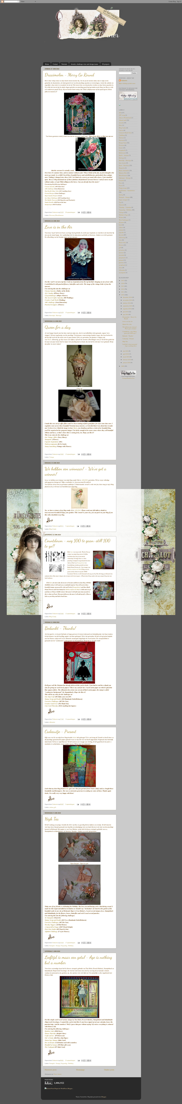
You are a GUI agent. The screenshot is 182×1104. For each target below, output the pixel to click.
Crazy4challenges (50, 295)
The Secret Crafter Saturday (54, 298)
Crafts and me (49, 1036)
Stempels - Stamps (54, 946)
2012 (122, 289)
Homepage (80, 1069)
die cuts (121, 235)
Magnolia (121, 168)
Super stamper (123, 200)
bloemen (121, 222)
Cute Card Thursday (51, 706)
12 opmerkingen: (70, 613)
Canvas (121, 130)
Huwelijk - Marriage (55, 315)
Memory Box (123, 173)
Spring (121, 195)
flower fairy (122, 242)
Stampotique (48, 204)
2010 (122, 295)
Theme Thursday (50, 1033)
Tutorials (64, 64)
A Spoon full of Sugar (52, 927)
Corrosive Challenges (52, 701)
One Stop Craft (49, 697)
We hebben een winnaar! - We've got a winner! (129, 328)
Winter (121, 217)
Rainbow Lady (49, 1031)
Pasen (120, 185)
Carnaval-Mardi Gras (125, 133)
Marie (49, 339)
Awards (121, 123)
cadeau (51, 807)
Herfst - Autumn (124, 155)
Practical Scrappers (51, 305)
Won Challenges (123, 220)
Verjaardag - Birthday (67, 946)
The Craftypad (49, 1047)
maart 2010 (126, 357)
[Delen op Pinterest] (90, 212)
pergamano (122, 258)
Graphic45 (122, 150)
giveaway (121, 250)
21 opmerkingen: (70, 1060)
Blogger (103, 1097)
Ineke (74, 737)
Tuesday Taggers (50, 925)
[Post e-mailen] (78, 212)
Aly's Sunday (49, 293)
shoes (120, 267)
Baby (120, 125)
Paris (120, 183)
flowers (121, 245)
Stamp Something (50, 446)
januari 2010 (127, 362)
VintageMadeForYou (128, 378)
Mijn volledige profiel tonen (127, 83)
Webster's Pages (123, 215)
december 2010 (127, 297)
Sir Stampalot (49, 918)
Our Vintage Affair (51, 437)
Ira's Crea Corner (92, 34)
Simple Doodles (49, 202)
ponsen (121, 260)
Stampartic (48, 439)
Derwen (121, 138)
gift (55, 807)
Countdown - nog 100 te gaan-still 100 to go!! (129, 332)
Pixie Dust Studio (50, 929)
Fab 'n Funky (49, 1038)
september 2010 (127, 306)
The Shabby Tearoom (51, 200)
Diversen (52, 215)
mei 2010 (126, 351)
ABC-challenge (50, 302)
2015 (122, 280)
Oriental (121, 180)
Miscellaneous (59, 215)
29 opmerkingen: (70, 212)
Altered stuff (122, 120)
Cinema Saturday (50, 291)
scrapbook (122, 265)
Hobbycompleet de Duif (74, 569)
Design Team (122, 143)
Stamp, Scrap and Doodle (53, 699)
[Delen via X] (86, 212)
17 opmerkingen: (70, 943)
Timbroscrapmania (51, 444)
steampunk (122, 273)
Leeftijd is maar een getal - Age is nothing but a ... (129, 345)
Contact (55, 64)
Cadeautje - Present (60, 731)
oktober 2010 (127, 303)
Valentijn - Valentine (125, 207)
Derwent (121, 140)
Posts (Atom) (58, 1074)
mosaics (121, 252)
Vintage (51, 457)
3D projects (105, 64)
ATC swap (122, 115)
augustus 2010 (127, 309)
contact (121, 230)
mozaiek (121, 255)
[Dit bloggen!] (84, 212)
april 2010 (126, 354)
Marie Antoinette (124, 170)
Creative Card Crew (51, 704)
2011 (122, 292)
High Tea (52, 819)
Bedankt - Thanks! (60, 628)
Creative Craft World (51, 300)
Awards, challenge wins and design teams (84, 64)
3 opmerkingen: (70, 526)
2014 (122, 283)
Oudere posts (109, 1069)
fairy (120, 240)
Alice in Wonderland (125, 118)
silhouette (52, 722)
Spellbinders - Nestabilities (127, 190)
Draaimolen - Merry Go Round (69, 74)
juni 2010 (126, 314)
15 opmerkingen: (70, 312)
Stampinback (81, 563)
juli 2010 (125, 312)
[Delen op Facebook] (88, 212)
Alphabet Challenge (51, 931)
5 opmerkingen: (70, 804)
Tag (120, 202)
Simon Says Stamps (51, 1040)
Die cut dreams (50, 1042)
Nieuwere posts (51, 1069)
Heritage (121, 158)
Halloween (122, 153)
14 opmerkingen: (70, 719)
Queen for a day (58, 327)
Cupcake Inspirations (51, 442)
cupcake (121, 232)
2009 (122, 366)
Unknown (124, 81)
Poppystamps (123, 188)
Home (47, 64)
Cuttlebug (122, 135)
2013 (122, 286)
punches (121, 262)
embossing (122, 237)
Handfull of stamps (51, 1045)
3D (120, 113)
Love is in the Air (58, 227)
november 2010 (127, 300)
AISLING (85, 480)
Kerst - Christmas (124, 165)
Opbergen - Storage (124, 178)
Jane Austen (122, 163)
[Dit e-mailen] (82, 212)
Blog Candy (52, 529)
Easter (120, 148)
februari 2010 (127, 360)
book (120, 225)
